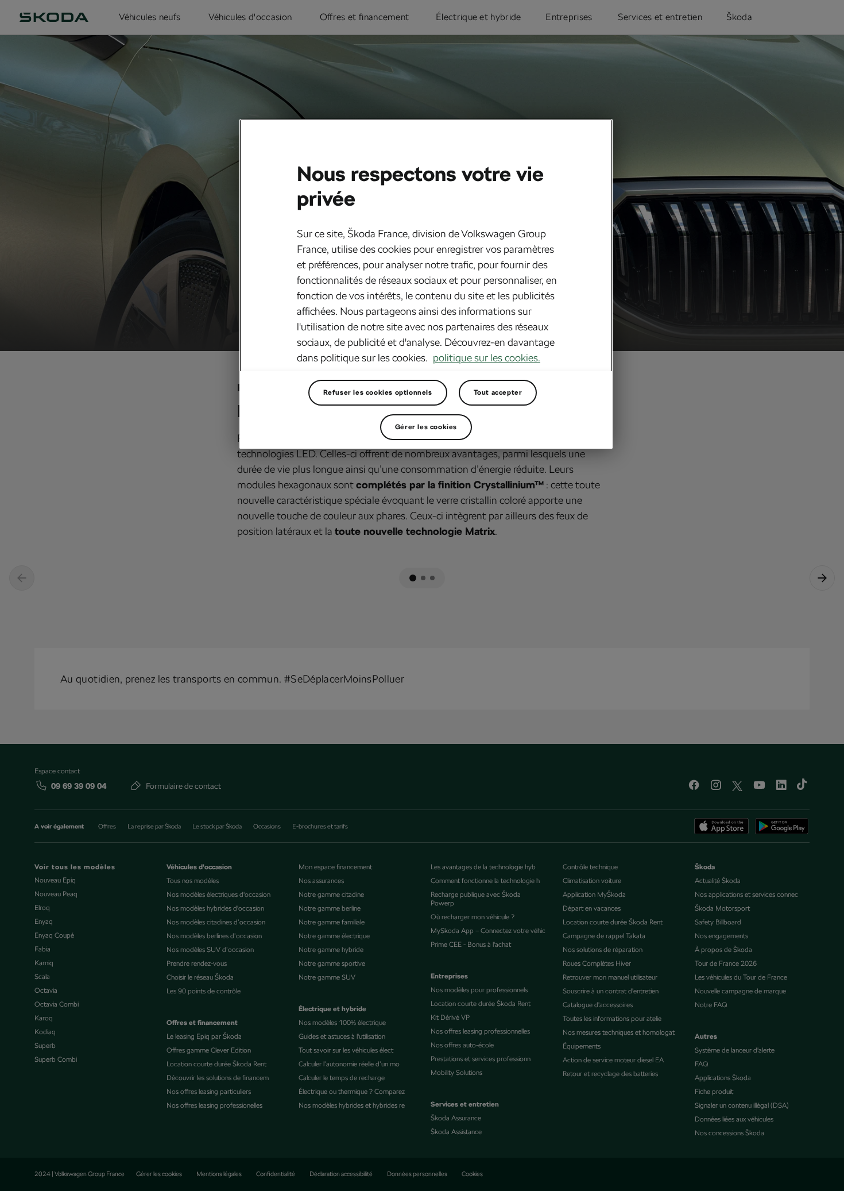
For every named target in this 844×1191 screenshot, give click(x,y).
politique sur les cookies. (486, 358)
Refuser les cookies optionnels (377, 392)
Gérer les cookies (426, 427)
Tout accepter (498, 392)
